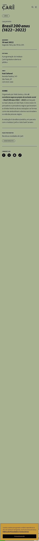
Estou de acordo (19, 536)
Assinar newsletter (9, 140)
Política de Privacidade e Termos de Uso (16, 531)
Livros (6, 16)
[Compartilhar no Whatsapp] (14, 155)
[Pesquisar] (32, 7)
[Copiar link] (20, 155)
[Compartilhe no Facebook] (3, 155)
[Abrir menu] (36, 7)
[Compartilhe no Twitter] (9, 155)
